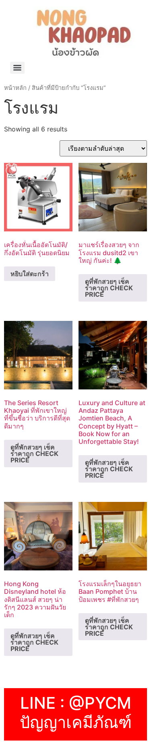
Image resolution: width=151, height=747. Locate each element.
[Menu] (17, 68)
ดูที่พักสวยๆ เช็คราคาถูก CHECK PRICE (109, 287)
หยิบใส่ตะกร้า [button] (29, 274)
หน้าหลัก (15, 88)
